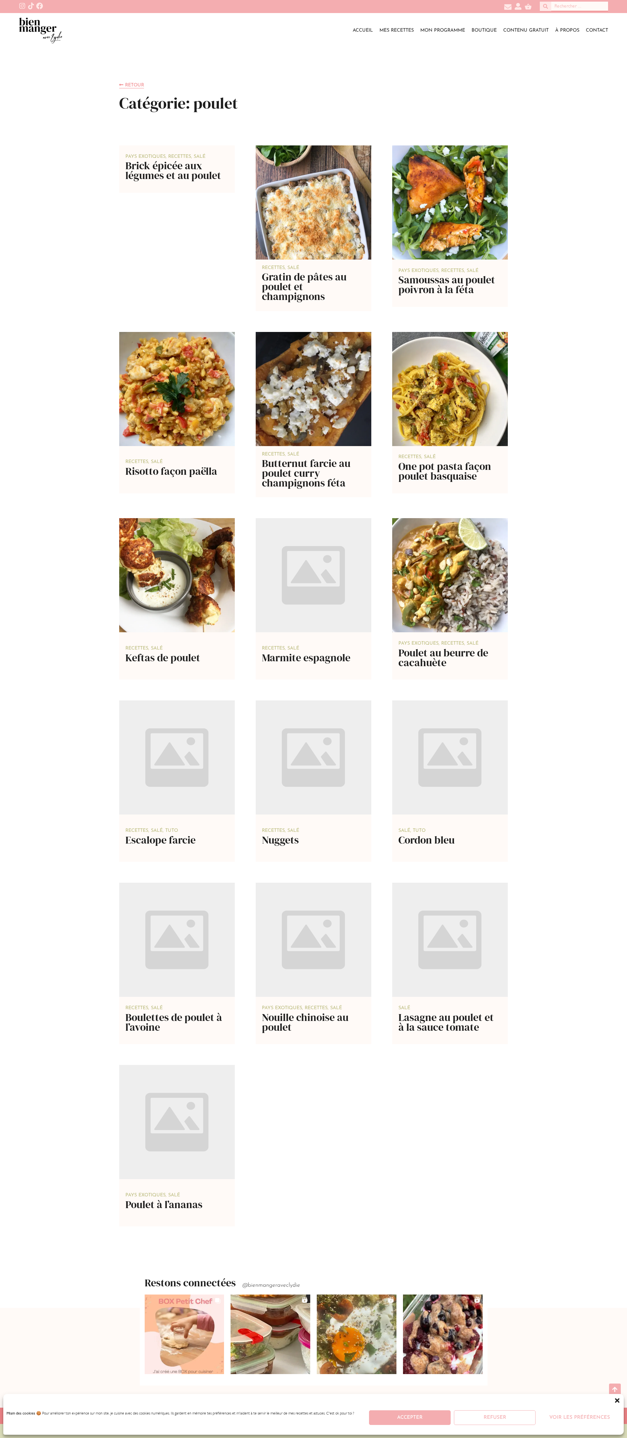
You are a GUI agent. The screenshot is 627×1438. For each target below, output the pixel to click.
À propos (567, 30)
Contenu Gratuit (526, 30)
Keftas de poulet (162, 658)
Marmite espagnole (306, 658)
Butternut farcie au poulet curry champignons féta (306, 473)
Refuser (495, 1417)
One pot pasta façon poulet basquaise (444, 471)
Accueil (363, 30)
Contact (597, 30)
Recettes (179, 156)
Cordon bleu (426, 840)
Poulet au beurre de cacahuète (443, 658)
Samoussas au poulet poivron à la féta (446, 285)
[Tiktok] (30, 6)
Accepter (410, 1417)
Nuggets (280, 840)
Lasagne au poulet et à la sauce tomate (446, 1022)
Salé (199, 156)
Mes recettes (396, 30)
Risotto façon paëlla (171, 471)
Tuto (171, 830)
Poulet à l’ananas (163, 1204)
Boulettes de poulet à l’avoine (173, 1022)
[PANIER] (528, 7)
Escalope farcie (160, 840)
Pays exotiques (145, 156)
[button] (617, 1400)
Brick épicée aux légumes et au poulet (173, 170)
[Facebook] (39, 6)
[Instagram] (22, 6)
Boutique (484, 30)
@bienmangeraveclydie (271, 1285)
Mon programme (442, 30)
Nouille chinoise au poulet (305, 1022)
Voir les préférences (579, 1417)
